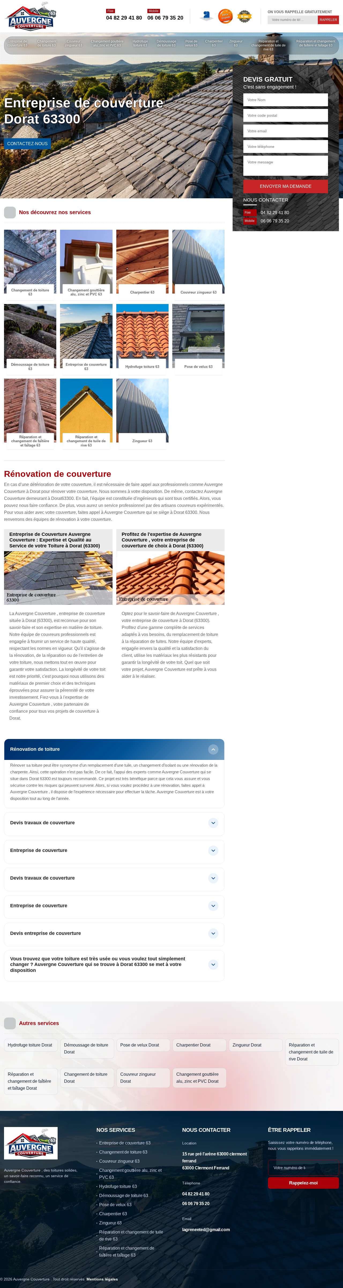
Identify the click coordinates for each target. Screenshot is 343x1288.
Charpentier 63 (214, 43)
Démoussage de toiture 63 (166, 43)
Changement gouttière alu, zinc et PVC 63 (107, 43)
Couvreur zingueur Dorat (138, 1078)
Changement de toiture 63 (46, 43)
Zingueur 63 (236, 43)
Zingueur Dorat (247, 1045)
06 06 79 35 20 (165, 18)
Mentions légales (102, 1279)
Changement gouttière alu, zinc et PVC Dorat (197, 1078)
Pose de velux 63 (191, 43)
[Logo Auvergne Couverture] (31, 16)
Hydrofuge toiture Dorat (30, 1045)
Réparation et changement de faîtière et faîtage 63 (315, 43)
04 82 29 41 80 (124, 18)
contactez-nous (27, 143)
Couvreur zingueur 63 (73, 43)
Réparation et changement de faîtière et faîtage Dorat (29, 1081)
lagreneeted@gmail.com (206, 1229)
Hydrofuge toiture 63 (140, 43)
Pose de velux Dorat (139, 1045)
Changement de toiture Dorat (85, 1078)
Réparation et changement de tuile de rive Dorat (311, 1052)
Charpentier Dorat (193, 1045)
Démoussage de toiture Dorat (86, 1048)
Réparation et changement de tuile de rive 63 (268, 45)
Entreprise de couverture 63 (17, 43)
